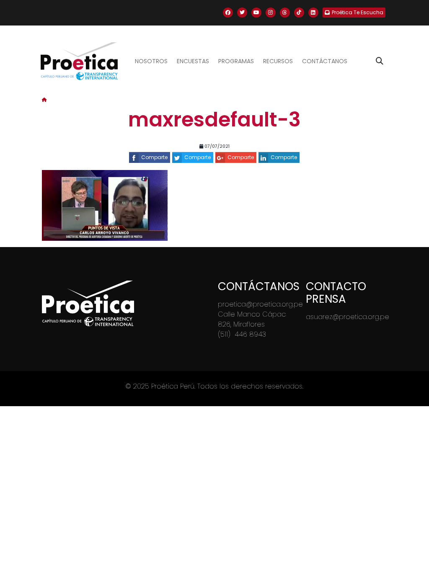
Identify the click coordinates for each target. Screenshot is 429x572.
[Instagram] (271, 13)
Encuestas (193, 61)
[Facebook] (228, 13)
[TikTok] (299, 13)
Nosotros (151, 61)
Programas (236, 61)
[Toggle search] (379, 61)
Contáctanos (324, 61)
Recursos (278, 61)
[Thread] (285, 13)
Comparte (154, 157)
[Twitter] (242, 13)
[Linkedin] (313, 13)
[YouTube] (256, 13)
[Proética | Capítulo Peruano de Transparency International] (79, 61)
